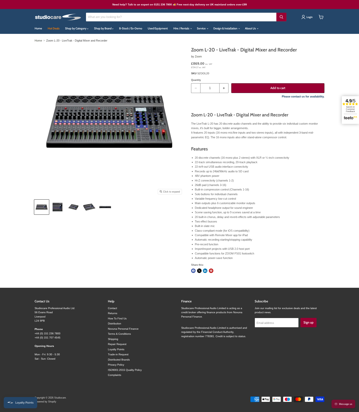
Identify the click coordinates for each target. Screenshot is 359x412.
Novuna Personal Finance (123, 328)
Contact (112, 308)
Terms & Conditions (119, 333)
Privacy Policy (116, 364)
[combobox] (181, 17)
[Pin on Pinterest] (211, 270)
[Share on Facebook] (193, 270)
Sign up (308, 322)
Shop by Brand (103, 28)
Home (38, 28)
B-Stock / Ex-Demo (130, 28)
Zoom (198, 56)
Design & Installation (225, 28)
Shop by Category (76, 28)
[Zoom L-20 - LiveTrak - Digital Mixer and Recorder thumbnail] (41, 207)
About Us (250, 28)
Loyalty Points (116, 349)
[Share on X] (199, 270)
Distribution (114, 323)
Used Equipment (158, 28)
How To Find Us (117, 318)
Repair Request (117, 344)
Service (201, 28)
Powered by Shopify (45, 401)
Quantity (196, 80)
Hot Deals (53, 28)
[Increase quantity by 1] (224, 88)
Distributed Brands (119, 359)
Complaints (114, 374)
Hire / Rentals (181, 28)
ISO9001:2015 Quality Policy (125, 369)
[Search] (281, 17)
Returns (112, 313)
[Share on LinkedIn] (205, 270)
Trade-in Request (118, 354)
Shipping (113, 339)
